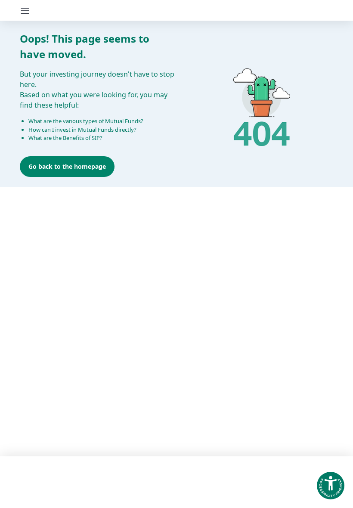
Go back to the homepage (67, 166)
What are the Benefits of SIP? (65, 138)
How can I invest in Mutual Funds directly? (82, 129)
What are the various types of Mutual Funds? (85, 121)
